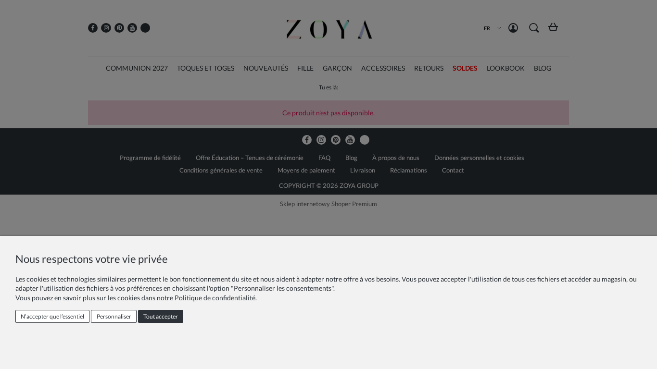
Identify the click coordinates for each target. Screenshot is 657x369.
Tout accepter (160, 316)
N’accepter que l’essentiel (52, 316)
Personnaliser (114, 316)
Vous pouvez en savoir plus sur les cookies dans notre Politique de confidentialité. (136, 298)
